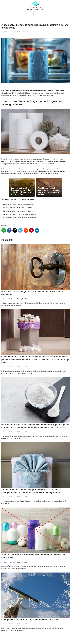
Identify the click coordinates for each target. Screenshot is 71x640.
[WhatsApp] (3, 230)
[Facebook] (9, 230)
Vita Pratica (25, 31)
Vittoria (5, 31)
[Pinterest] (31, 230)
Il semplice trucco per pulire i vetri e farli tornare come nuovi (30, 619)
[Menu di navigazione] (35, 13)
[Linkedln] (37, 230)
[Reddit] (26, 230)
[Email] (20, 230)
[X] (14, 230)
